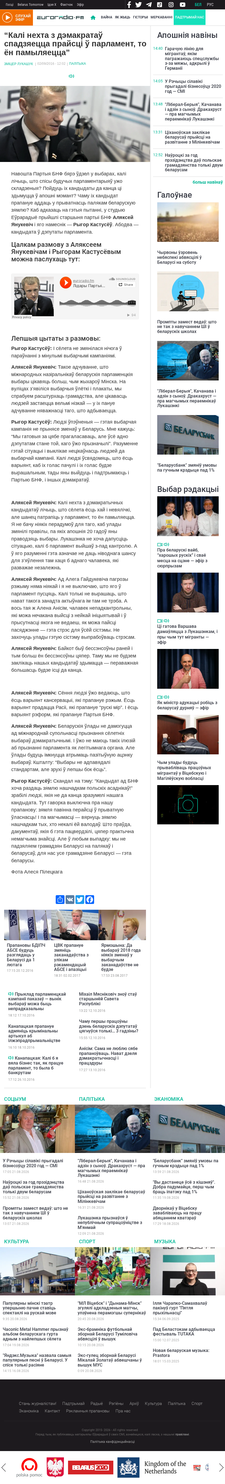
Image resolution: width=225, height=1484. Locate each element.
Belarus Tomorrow (30, 4)
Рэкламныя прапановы (87, 1411)
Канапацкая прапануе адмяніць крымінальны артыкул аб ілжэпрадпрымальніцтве (34, 1033)
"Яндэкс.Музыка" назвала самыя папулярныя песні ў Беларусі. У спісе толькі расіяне (37, 1360)
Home (93, 17)
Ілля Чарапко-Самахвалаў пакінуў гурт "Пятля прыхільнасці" (180, 1308)
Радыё (97, 1403)
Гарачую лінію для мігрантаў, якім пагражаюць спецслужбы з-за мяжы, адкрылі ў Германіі (192, 58)
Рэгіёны (116, 1403)
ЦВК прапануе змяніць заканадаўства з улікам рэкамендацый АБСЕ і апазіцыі (71, 957)
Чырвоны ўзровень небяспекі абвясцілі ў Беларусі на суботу (179, 257)
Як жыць (122, 17)
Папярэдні (3, 1467)
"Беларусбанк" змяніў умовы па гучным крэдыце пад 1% (187, 468)
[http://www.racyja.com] (167, 1467)
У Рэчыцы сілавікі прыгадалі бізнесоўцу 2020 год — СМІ (193, 86)
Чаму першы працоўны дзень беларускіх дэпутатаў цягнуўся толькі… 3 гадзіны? (108, 1026)
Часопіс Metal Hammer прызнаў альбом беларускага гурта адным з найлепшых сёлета (35, 1334)
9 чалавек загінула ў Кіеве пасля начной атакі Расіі (183, 832)
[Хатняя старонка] (60, 18)
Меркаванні (161, 17)
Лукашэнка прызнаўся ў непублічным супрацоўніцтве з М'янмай (110, 1222)
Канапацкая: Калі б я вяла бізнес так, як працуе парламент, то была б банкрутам (35, 1065)
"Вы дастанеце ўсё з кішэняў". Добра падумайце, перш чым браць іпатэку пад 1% (184, 1187)
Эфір (80, 4)
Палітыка (77, 64)
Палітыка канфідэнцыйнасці (112, 1442)
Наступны (221, 1467)
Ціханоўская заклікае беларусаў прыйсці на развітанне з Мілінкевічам (192, 137)
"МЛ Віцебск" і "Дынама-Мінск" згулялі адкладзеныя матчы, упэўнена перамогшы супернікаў (112, 1308)
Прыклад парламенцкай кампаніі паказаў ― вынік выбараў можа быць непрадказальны (37, 1001)
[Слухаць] (71, 76)
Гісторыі (140, 17)
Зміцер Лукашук (18, 64)
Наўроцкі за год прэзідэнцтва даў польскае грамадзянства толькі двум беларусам (194, 162)
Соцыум (15, 1099)
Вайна (106, 17)
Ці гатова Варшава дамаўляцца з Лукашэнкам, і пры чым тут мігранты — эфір (187, 634)
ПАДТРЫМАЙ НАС (189, 17)
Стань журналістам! (37, 1403)
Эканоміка (168, 1099)
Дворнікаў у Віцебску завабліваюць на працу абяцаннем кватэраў (177, 1213)
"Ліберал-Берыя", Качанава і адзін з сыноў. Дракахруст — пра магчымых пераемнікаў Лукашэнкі (193, 112)
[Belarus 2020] (60, 1467)
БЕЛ (198, 4)
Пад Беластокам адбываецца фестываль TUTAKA (184, 1332)
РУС (210, 4)
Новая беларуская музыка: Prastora (181, 1353)
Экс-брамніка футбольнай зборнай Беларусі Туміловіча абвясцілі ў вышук (107, 1334)
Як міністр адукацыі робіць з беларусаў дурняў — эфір (187, 705)
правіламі (182, 1434)
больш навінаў (208, 182)
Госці (9, 4)
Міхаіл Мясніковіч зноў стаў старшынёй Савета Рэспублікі (108, 999)
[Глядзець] (159, 544)
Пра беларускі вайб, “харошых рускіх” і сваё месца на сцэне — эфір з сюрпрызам (182, 558)
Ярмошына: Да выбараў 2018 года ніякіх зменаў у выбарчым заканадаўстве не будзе (121, 957)
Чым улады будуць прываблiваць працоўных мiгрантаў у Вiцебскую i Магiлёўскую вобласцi (184, 770)
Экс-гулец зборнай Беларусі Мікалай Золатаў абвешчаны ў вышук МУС (110, 1360)
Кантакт (52, 1411)
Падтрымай (73, 1403)
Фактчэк (66, 4)
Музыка (165, 1241)
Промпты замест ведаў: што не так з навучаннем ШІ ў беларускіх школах (186, 326)
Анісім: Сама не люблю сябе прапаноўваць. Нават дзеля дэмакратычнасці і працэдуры (108, 1056)
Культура (16, 1241)
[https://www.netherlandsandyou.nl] (123, 1467)
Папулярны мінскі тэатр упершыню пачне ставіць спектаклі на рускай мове (29, 1308)
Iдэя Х (51, 4)
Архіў (134, 1403)
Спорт (87, 1241)
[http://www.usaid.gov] (187, 1467)
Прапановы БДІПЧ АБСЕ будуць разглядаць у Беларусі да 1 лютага (26, 955)
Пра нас (123, 1411)
